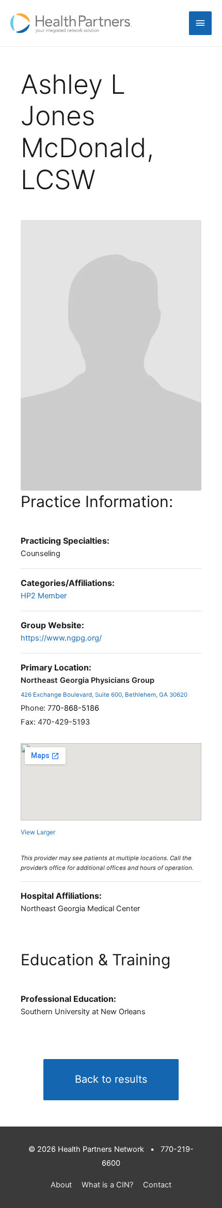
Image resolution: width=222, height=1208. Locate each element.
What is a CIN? (107, 1184)
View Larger (38, 832)
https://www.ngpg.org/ (61, 638)
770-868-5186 (73, 708)
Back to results (111, 1079)
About (61, 1184)
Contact (157, 1184)
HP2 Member (44, 595)
